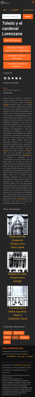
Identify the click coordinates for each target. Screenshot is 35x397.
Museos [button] (7, 337)
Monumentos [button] (19, 333)
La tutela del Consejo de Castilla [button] (17, 65)
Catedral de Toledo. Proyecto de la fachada (17, 278)
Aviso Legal (20, 356)
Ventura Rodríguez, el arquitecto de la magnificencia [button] (17, 49)
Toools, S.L (26, 365)
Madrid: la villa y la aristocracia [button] (18, 57)
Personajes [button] (24, 337)
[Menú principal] (33, 2)
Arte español (15, 10)
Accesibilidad (11, 356)
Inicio (5, 10)
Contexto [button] (8, 333)
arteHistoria (17, 365)
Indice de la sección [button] (12, 40)
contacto (25, 354)
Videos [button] (7, 342)
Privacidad (29, 356)
